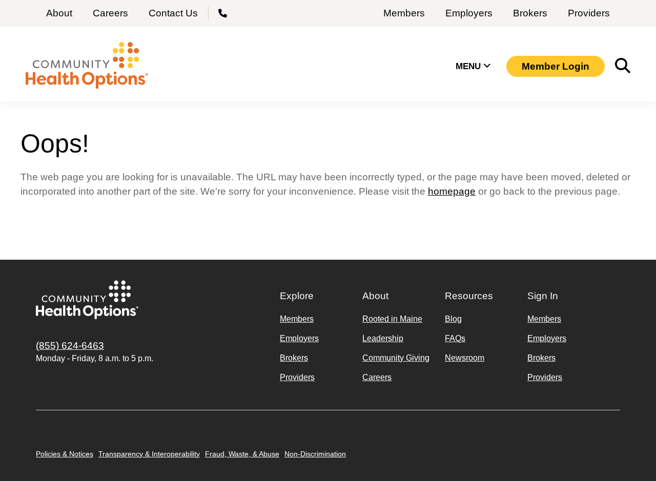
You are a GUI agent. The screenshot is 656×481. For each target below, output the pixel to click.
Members (404, 13)
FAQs (455, 338)
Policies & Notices (64, 454)
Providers (589, 13)
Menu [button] (469, 66)
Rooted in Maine (392, 319)
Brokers (530, 13)
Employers (469, 13)
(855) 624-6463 (70, 345)
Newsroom (464, 357)
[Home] (87, 66)
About (59, 13)
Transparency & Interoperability (149, 454)
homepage (452, 191)
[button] (555, 66)
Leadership (382, 338)
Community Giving (395, 357)
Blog (453, 319)
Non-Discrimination (315, 454)
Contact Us (173, 13)
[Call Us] (224, 13)
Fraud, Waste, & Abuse (242, 454)
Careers (110, 13)
